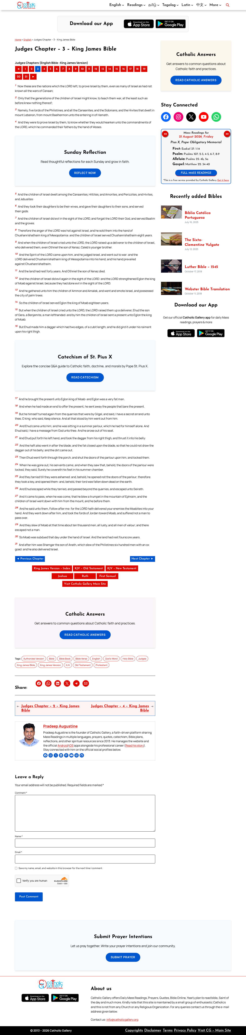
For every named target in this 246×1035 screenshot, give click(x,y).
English (28, 39)
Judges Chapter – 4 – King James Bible (120, 708)
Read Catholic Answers (85, 635)
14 (109, 69)
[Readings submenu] (144, 5)
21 (26, 76)
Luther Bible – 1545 (201, 267)
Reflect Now (85, 173)
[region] (196, 156)
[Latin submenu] (192, 5)
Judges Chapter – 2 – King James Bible (50, 708)
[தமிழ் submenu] (158, 5)
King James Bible (26, 665)
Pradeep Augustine (60, 726)
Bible (51, 658)
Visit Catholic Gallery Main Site (85, 584)
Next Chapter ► (142, 558)
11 (89, 69)
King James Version (50, 665)
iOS (71, 745)
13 (103, 69)
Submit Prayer (123, 957)
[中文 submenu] (205, 5)
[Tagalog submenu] (177, 5)
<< (165, 133)
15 (116, 69)
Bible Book (64, 658)
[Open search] (227, 5)
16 (123, 69)
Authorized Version (33, 658)
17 (130, 69)
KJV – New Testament (121, 568)
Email (18, 852)
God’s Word (111, 658)
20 (18, 76)
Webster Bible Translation (207, 289)
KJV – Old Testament (89, 568)
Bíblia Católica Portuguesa (198, 215)
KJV (68, 665)
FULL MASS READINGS (196, 173)
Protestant (101, 665)
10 (82, 69)
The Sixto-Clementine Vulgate (202, 242)
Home (18, 39)
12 (96, 69)
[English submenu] (123, 5)
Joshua (62, 576)
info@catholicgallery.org (122, 1020)
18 (137, 69)
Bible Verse (81, 658)
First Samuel (107, 576)
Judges (142, 658)
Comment (21, 792)
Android (63, 745)
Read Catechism (85, 377)
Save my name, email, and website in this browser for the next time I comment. (61, 868)
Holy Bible (128, 658)
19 (144, 69)
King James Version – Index (52, 568)
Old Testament (83, 665)
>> (227, 133)
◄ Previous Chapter (30, 558)
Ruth (85, 576)
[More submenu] (220, 5)
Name (19, 836)
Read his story (135, 745)
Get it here (223, 180)
